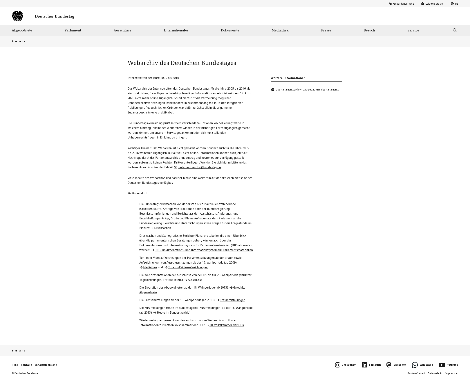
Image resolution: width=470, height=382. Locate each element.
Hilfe (15, 365)
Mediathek (280, 30)
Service (413, 30)
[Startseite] (43, 16)
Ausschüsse (122, 30)
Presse (326, 30)
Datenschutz (435, 373)
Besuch (369, 30)
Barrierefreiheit (416, 373)
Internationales (176, 30)
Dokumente (230, 30)
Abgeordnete (22, 30)
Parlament (73, 30)
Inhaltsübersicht (46, 365)
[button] (453, 3)
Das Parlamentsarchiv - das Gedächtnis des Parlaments (307, 89)
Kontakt (26, 365)
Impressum (451, 373)
